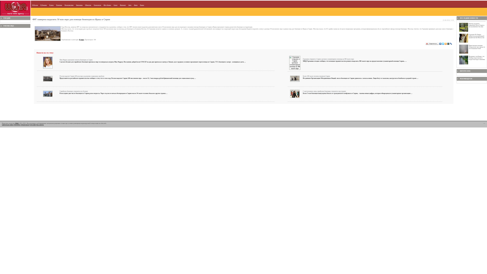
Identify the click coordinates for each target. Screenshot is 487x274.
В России (35, 5)
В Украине (43, 5)
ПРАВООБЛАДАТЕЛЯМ (28, 125)
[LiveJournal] (451, 43)
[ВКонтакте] (440, 43)
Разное (142, 5)
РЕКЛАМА (17, 125)
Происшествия (69, 5)
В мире (51, 5)
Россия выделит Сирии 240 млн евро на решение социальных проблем (82, 76)
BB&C (17, 123)
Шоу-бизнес (107, 5)
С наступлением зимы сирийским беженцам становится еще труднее (324, 91)
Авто (129, 5)
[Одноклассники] (445, 43)
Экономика (79, 5)
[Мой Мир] (448, 43)
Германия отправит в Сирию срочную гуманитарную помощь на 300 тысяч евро (328, 59)
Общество (88, 5)
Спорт (115, 5)
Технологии (97, 5)
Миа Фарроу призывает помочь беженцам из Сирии (76, 60)
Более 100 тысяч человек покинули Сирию (316, 76)
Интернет (123, 5)
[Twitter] (443, 43)
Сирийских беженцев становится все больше (74, 91)
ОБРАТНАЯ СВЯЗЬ (7, 125)
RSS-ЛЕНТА (40, 125)
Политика (59, 5)
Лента (135, 5)
